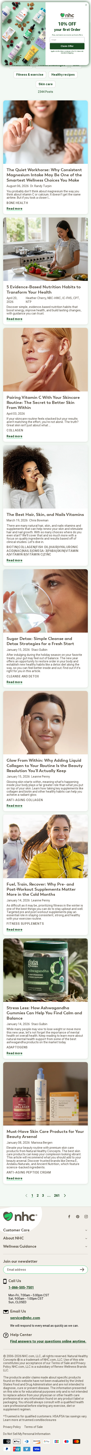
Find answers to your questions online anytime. (48, 1341)
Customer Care (16, 1230)
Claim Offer (67, 46)
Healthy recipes (63, 74)
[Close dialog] (86, 5)
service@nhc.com (25, 1318)
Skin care (46, 84)
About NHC (13, 1238)
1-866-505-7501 (21, 1287)
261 (57, 1196)
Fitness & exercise (29, 74)
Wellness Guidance (19, 1246)
